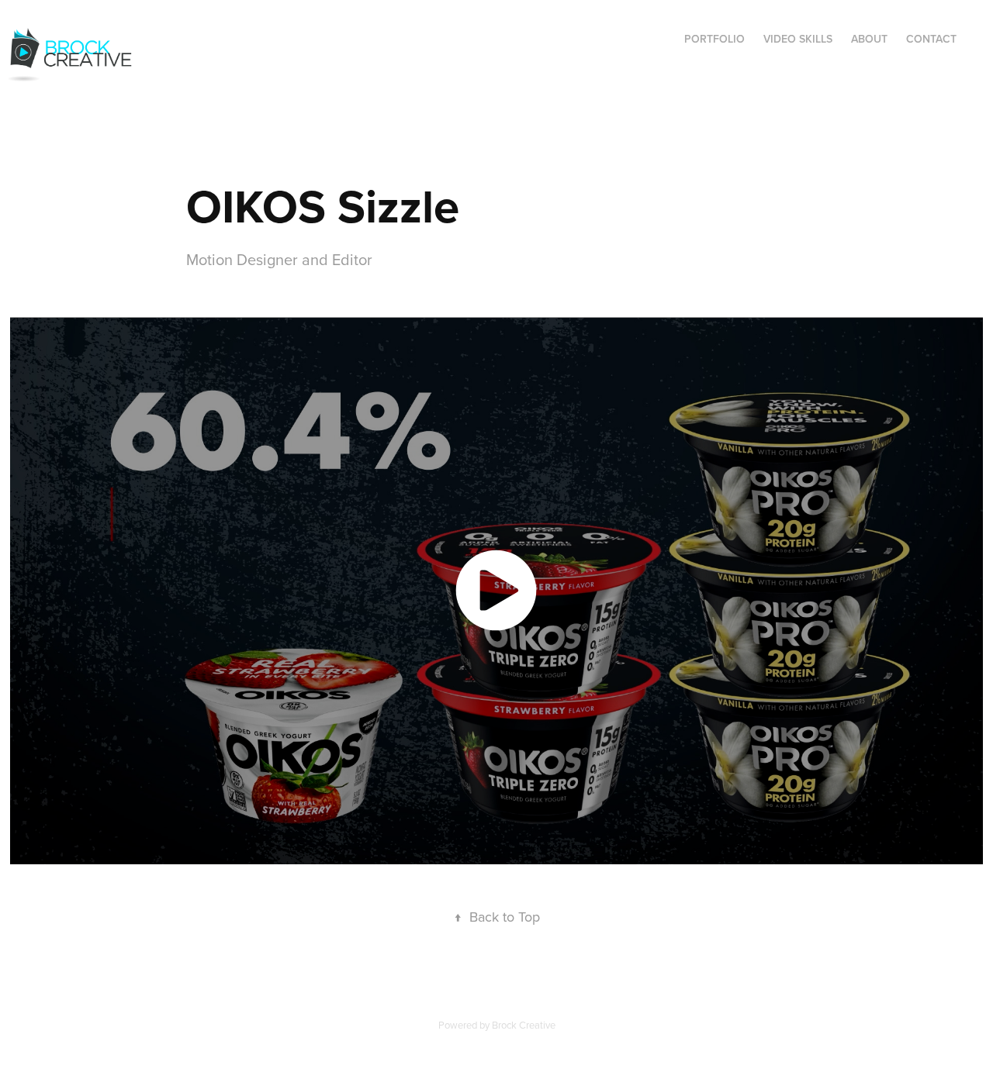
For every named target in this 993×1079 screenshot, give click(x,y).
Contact (931, 39)
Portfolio (714, 39)
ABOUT (869, 39)
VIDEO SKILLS (797, 39)
